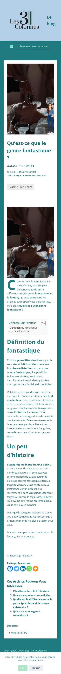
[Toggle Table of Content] (41, 323)
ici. (33, 536)
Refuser (36, 667)
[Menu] (11, 46)
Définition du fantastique (23, 327)
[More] (35, 568)
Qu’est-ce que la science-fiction (32, 595)
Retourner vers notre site (33, 46)
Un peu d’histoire (19, 331)
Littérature (27, 165)
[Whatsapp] (29, 568)
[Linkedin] (23, 568)
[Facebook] (10, 568)
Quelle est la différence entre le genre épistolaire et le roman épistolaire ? (32, 603)
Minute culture (18, 632)
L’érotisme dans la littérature (31, 591)
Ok (22, 667)
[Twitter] (16, 568)
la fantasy (44, 301)
